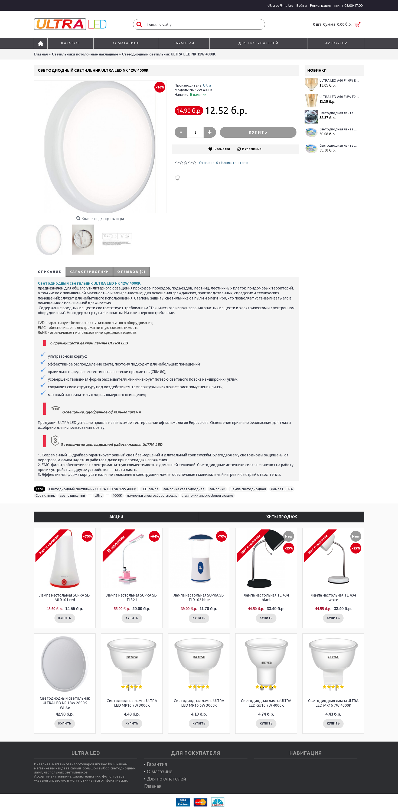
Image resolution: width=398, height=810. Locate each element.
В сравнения (252, 149)
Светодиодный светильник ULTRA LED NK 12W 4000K (93, 489)
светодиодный (72, 495)
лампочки (217, 489)
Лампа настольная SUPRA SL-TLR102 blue (199, 597)
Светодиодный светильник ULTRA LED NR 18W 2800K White (65, 703)
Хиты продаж (281, 517)
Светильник (45, 495)
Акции (116, 517)
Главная (152, 786)
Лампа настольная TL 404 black (266, 597)
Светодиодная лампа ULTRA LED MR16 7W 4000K (333, 703)
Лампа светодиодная (248, 489)
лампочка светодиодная (183, 489)
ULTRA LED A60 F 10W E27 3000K (339, 80)
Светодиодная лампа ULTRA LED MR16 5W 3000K (199, 703)
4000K (117, 495)
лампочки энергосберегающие (152, 495)
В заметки (222, 149)
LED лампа (150, 489)
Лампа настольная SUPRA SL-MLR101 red (64, 597)
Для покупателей (166, 778)
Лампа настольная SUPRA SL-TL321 (131, 597)
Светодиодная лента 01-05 (339, 145)
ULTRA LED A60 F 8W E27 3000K (339, 96)
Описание (49, 272)
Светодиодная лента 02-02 (339, 113)
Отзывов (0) (131, 272)
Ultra (207, 85)
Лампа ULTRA (282, 489)
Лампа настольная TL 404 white (333, 597)
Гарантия (157, 764)
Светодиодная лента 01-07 (339, 129)
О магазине (159, 771)
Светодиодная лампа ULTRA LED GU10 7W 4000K (266, 703)
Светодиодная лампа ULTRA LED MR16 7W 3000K (132, 703)
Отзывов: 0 (208, 162)
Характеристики (89, 272)
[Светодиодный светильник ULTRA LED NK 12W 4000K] (51, 237)
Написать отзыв (234, 162)
